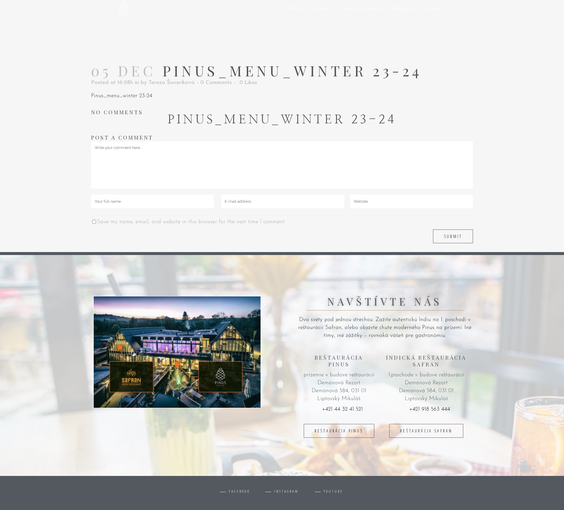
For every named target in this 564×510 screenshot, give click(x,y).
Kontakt (434, 8)
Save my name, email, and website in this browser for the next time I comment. (191, 222)
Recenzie (403, 8)
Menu (294, 8)
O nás (320, 8)
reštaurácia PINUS (339, 431)
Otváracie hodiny (360, 8)
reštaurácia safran (426, 431)
